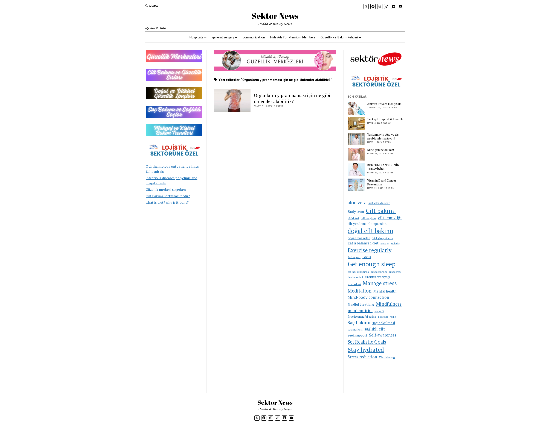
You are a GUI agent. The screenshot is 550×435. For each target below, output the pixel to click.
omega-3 (379, 311)
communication (254, 37)
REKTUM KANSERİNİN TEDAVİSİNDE (383, 167)
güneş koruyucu (379, 271)
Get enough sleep (372, 264)
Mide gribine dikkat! (380, 150)
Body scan (356, 211)
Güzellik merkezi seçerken (166, 189)
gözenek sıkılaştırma (358, 271)
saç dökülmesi (383, 323)
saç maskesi (355, 329)
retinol (393, 316)
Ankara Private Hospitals (384, 104)
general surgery (223, 37)
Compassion (377, 223)
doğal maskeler (359, 238)
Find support (354, 257)
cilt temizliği (390, 217)
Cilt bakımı (381, 211)
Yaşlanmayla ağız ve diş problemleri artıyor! (383, 136)
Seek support (357, 335)
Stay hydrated (366, 349)
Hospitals (196, 37)
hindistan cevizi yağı (377, 277)
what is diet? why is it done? (167, 202)
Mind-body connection (368, 297)
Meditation (359, 291)
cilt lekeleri (353, 218)
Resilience (383, 316)
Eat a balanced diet (363, 243)
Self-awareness (382, 335)
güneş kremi (395, 271)
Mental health (384, 291)
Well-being (387, 357)
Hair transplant (355, 277)
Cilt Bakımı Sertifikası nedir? (168, 196)
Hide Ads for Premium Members (292, 37)
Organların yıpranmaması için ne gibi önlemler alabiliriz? (292, 98)
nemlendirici (360, 310)
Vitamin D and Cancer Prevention (381, 182)
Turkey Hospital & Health (385, 119)
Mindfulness (389, 304)
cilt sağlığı (368, 218)
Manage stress (380, 283)
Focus (366, 257)
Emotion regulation (390, 243)
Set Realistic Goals (367, 342)
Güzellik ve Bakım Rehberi (339, 37)
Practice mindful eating (362, 316)
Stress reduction (362, 356)
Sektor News (275, 15)
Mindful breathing (361, 304)
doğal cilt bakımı (370, 231)
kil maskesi (354, 284)
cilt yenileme (357, 223)
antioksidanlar (379, 203)
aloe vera (357, 202)
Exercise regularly (369, 250)
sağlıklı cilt (374, 329)
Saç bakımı (359, 322)
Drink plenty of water (382, 238)
